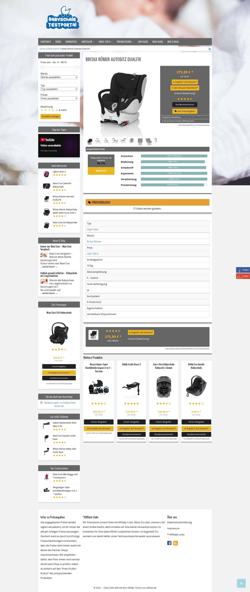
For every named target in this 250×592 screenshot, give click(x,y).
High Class (157, 41)
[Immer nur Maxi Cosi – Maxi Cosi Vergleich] (44, 254)
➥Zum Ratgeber (59, 366)
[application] (59, 145)
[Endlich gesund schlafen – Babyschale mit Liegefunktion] (44, 281)
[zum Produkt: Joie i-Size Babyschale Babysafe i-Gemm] (164, 387)
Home (43, 48)
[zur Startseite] (76, 18)
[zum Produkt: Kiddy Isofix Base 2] (131, 387)
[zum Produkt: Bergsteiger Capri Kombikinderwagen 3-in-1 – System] (98, 387)
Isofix (58, 41)
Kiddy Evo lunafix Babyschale (196, 366)
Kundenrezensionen (59, 378)
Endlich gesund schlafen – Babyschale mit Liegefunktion (58, 274)
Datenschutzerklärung (179, 522)
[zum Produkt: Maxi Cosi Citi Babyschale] (59, 333)
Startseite (46, 41)
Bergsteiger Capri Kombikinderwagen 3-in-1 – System (65, 490)
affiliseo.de (151, 587)
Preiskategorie (124, 41)
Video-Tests (105, 41)
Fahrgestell (71, 41)
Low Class (143, 41)
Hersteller (87, 41)
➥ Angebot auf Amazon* (59, 372)
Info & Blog (173, 41)
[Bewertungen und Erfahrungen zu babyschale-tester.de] (59, 404)
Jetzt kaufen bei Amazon (98, 428)
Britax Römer (53, 48)
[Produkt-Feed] (175, 542)
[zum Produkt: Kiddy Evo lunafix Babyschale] (196, 387)
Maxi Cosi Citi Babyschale (65, 222)
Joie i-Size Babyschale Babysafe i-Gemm (163, 366)
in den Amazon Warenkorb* (185, 87)
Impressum (173, 528)
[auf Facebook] (169, 542)
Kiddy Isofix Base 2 (131, 364)
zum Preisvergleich (186, 111)
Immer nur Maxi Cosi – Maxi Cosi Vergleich (55, 247)
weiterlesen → (50, 266)
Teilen (245, 269)
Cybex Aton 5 (59, 171)
